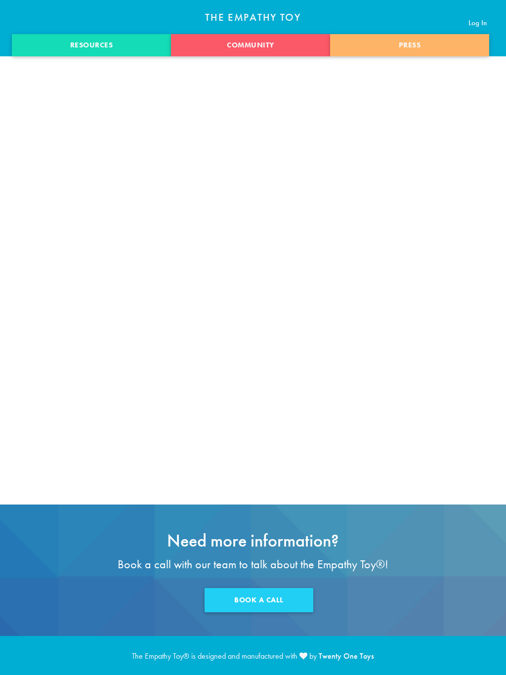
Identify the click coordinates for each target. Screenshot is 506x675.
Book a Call (259, 600)
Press (410, 45)
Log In (477, 23)
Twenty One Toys (346, 656)
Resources (91, 45)
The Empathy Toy (252, 17)
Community (250, 45)
